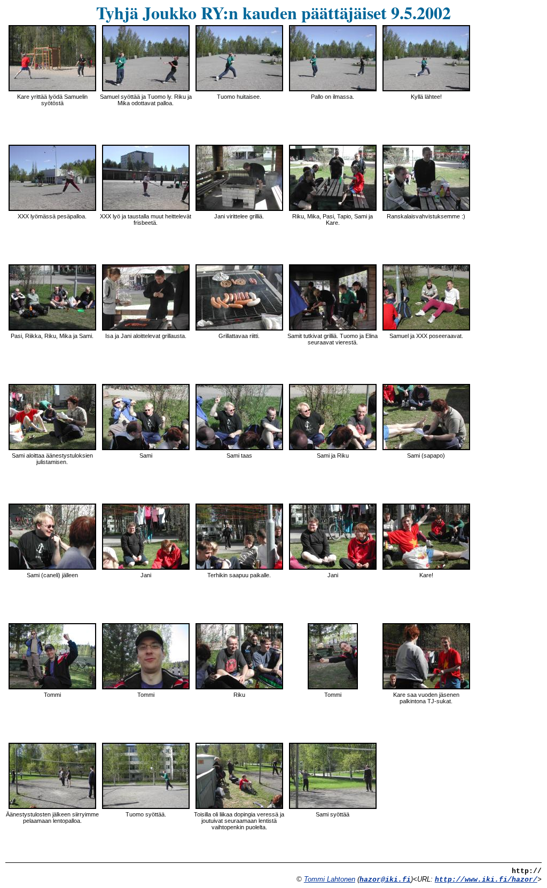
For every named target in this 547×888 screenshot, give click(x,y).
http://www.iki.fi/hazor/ (486, 880)
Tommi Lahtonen (329, 879)
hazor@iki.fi (385, 880)
